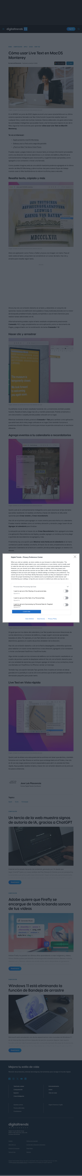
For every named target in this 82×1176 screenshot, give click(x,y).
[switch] (65, 591)
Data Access (41, 619)
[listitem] (41, 587)
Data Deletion (29, 619)
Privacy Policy (52, 619)
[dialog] (41, 588)
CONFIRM (26, 611)
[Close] (76, 557)
